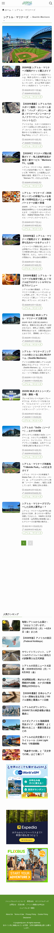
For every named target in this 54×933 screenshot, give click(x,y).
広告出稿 (21, 904)
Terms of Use (19, 914)
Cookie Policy (43, 914)
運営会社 (30, 901)
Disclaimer (27, 917)
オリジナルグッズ (42, 901)
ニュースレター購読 (27, 908)
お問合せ (13, 904)
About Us (9, 914)
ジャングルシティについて (15, 901)
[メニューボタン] (3, 3)
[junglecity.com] (27, 3)
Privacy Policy (31, 914)
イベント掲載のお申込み (35, 904)
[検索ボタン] (50, 3)
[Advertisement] (27, 581)
